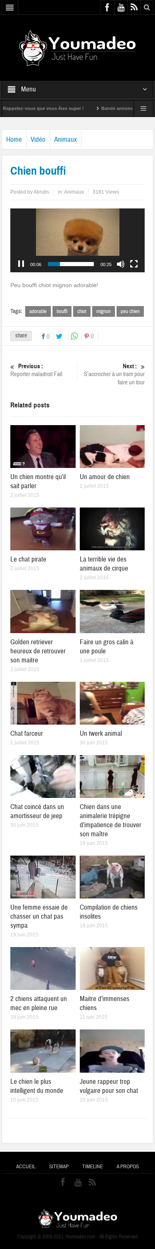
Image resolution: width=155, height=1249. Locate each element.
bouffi (62, 311)
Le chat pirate (28, 559)
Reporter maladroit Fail (36, 370)
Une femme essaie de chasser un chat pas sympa (39, 916)
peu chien (130, 311)
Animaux (65, 139)
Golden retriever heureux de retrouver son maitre (38, 651)
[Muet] (121, 264)
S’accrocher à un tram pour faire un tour (114, 374)
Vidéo (38, 139)
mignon (103, 311)
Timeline (92, 1166)
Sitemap (59, 1166)
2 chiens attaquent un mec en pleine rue (38, 1003)
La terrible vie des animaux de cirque (104, 564)
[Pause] (21, 264)
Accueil (26, 1166)
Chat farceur (26, 733)
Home (14, 139)
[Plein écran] (134, 264)
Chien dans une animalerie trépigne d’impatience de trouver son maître (110, 820)
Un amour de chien (105, 476)
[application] (77, 240)
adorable (38, 311)
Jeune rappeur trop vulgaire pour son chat (109, 1086)
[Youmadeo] (77, 47)
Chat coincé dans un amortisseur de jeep (37, 811)
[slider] (71, 264)
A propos (128, 1166)
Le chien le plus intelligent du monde (36, 1086)
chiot (81, 311)
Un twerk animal (101, 733)
